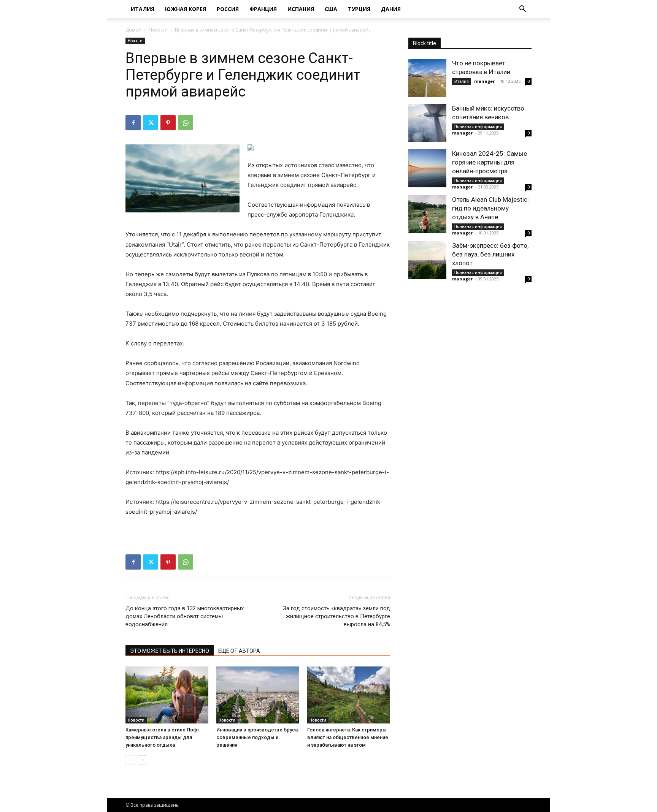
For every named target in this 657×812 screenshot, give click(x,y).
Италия (142, 9)
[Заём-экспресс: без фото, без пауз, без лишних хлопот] (427, 260)
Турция (359, 9)
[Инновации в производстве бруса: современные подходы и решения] (257, 694)
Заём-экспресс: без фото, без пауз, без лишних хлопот (490, 254)
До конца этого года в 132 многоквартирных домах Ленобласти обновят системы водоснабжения (184, 616)
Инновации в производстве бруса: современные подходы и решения (257, 737)
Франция (263, 9)
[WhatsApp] (185, 122)
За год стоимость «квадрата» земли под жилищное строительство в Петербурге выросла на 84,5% (336, 616)
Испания (300, 9)
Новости (158, 30)
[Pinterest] (168, 122)
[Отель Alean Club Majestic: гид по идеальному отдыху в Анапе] (427, 214)
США (331, 9)
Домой (133, 30)
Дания (391, 9)
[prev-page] (130, 760)
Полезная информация (478, 126)
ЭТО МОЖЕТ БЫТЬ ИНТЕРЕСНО (169, 651)
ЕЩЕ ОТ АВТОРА (239, 651)
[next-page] (142, 760)
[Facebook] (133, 122)
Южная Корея (185, 9)
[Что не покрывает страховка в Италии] (427, 78)
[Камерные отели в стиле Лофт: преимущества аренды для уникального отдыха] (166, 694)
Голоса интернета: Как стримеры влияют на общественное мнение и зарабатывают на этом (347, 737)
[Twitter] (150, 122)
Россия (228, 9)
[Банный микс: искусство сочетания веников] (427, 123)
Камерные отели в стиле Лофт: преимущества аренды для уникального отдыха (162, 737)
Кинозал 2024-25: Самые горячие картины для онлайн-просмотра (489, 162)
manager (484, 81)
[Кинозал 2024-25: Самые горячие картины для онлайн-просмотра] (427, 168)
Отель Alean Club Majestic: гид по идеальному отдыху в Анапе (490, 208)
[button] (522, 9)
